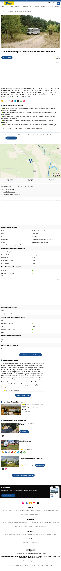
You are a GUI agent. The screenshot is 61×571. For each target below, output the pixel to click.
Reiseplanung (42, 6)
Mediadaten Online (26, 542)
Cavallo (35, 561)
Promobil (33, 565)
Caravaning (4, 510)
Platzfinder (36, 6)
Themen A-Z (55, 510)
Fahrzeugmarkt (57, 6)
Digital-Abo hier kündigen (21, 526)
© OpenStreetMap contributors (56, 175)
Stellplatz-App (22, 510)
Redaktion (31, 526)
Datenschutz (26, 522)
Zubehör (30, 6)
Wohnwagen (24, 6)
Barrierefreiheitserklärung (45, 522)
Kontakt (4, 522)
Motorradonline (19, 565)
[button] (30, 31)
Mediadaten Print (35, 542)
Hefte (30, 0)
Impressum (55, 522)
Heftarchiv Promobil (16, 534)
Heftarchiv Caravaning (28, 534)
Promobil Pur (39, 510)
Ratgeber (49, 6)
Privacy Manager (34, 522)
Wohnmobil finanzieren (34, 514)
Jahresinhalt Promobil (39, 534)
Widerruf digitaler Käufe (40, 526)
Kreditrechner (24, 514)
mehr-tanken (53, 561)
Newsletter (11, 510)
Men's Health (12, 565)
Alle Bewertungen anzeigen (23, 395)
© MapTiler (55, 173)
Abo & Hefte (8, 534)
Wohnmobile (17, 6)
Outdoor (27, 565)
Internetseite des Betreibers (11, 194)
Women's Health (48, 565)
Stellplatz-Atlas (47, 510)
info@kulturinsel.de (9, 192)
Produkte (33, 0)
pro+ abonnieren (31, 510)
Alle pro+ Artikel (5, 6)
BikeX (24, 561)
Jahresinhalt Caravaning (51, 534)
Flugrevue (40, 561)
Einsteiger (11, 6)
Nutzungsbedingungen (16, 522)
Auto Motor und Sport (16, 561)
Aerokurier (7, 561)
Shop (16, 510)
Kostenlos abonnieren (8, 495)
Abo (26, 0)
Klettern (46, 561)
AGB (9, 522)
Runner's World (39, 565)
